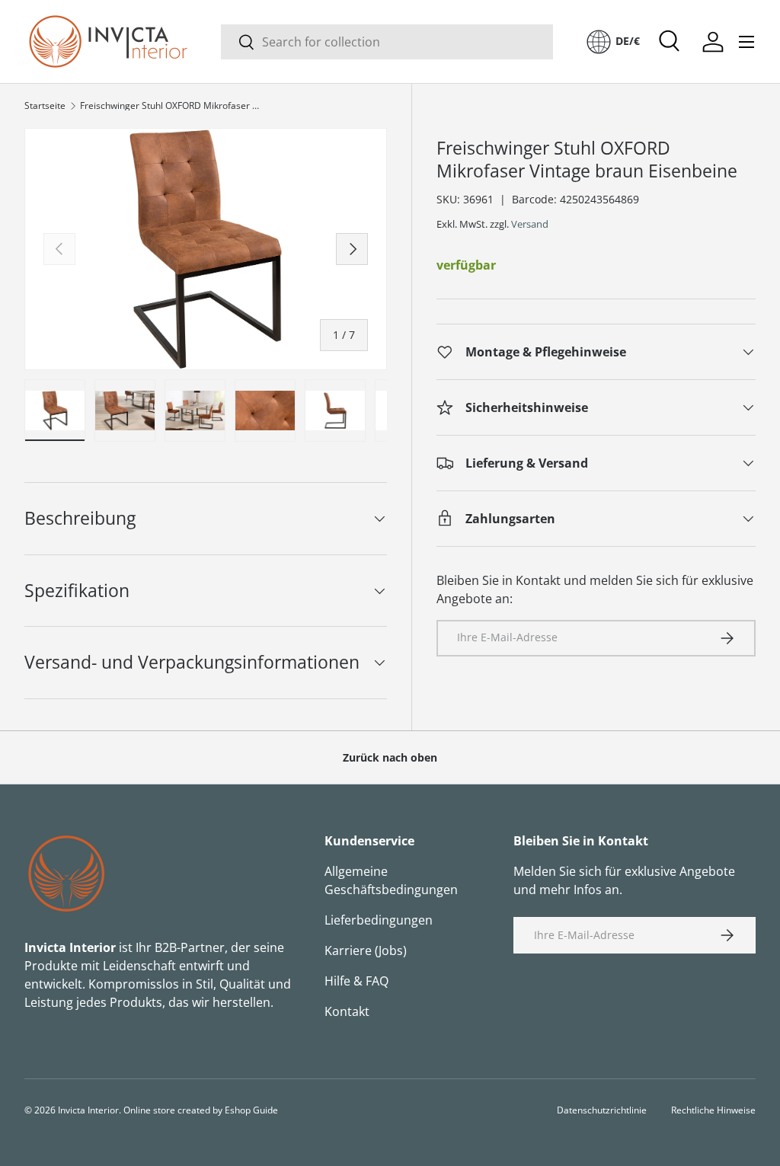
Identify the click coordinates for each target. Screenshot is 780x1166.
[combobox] (387, 41)
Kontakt (346, 1011)
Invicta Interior (88, 1110)
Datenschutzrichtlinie (602, 1110)
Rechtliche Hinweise (713, 1110)
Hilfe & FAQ (356, 981)
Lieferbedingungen (378, 920)
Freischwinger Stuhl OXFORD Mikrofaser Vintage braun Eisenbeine (171, 105)
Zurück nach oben (390, 757)
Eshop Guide (251, 1110)
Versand (529, 224)
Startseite (45, 105)
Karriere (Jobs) (365, 950)
